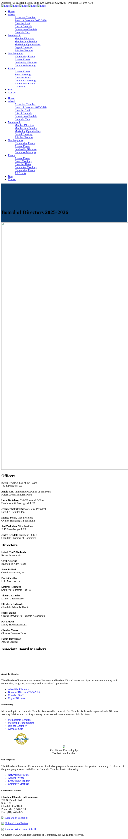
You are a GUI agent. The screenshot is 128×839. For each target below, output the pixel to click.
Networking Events (18, 774)
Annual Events (16, 777)
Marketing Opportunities (21, 722)
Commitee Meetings (18, 783)
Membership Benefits (19, 719)
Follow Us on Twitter (16, 823)
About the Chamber (18, 689)
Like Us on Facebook (16, 817)
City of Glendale (17, 698)
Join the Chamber (17, 725)
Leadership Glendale (19, 780)
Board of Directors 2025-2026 (24, 692)
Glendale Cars (15, 728)
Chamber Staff (15, 695)
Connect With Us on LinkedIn (21, 829)
